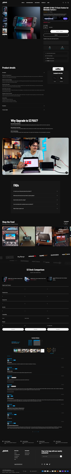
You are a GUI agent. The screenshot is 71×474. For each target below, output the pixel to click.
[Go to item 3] (4, 19)
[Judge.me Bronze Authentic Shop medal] (49, 350)
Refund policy (3, 472)
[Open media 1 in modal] (24, 23)
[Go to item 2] (4, 14)
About (15, 459)
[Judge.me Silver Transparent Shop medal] (54, 350)
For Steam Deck (16, 456)
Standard (45, 27)
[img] (9, 358)
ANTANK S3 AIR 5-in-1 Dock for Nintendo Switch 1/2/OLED (38, 278)
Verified (51, 353)
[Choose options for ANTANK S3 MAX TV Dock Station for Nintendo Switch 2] (4, 244)
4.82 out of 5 (18, 341)
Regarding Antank (27, 452)
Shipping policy (13, 472)
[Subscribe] (61, 456)
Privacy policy (6, 472)
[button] (66, 173)
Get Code (65, 18)
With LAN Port (51, 27)
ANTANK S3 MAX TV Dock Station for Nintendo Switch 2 (15, 278)
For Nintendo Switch (17, 454)
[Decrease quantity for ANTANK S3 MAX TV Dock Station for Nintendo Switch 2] (45, 31)
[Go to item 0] (4, 9)
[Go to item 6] (4, 36)
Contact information (17, 472)
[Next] (37, 24)
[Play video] (35, 156)
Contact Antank (27, 454)
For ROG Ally (16, 457)
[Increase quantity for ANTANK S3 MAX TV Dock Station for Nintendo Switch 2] (48, 31)
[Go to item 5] (4, 30)
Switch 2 (15, 452)
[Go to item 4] (4, 25)
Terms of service (10, 472)
